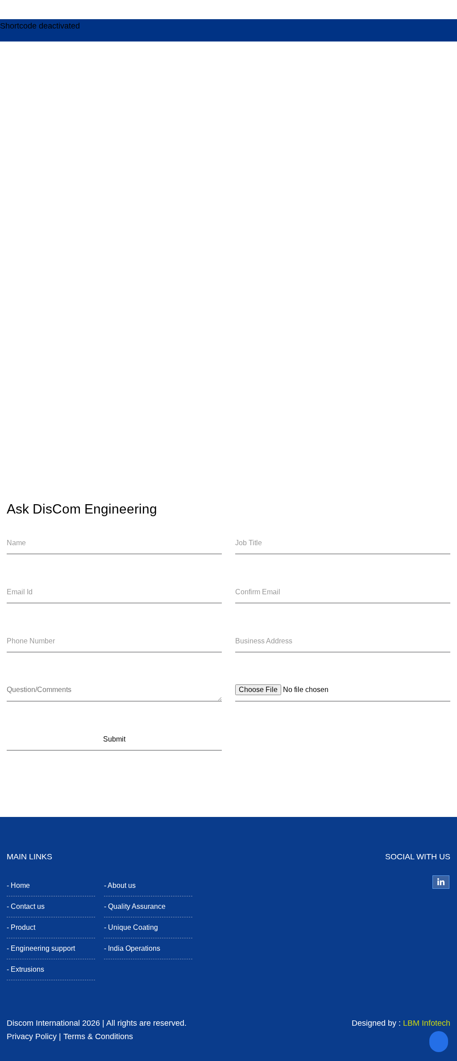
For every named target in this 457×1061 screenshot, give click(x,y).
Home (20, 885)
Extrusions (27, 969)
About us (122, 885)
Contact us (28, 906)
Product (23, 927)
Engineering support (43, 948)
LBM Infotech (426, 1023)
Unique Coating (133, 927)
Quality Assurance (137, 906)
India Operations (134, 948)
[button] (438, 1041)
